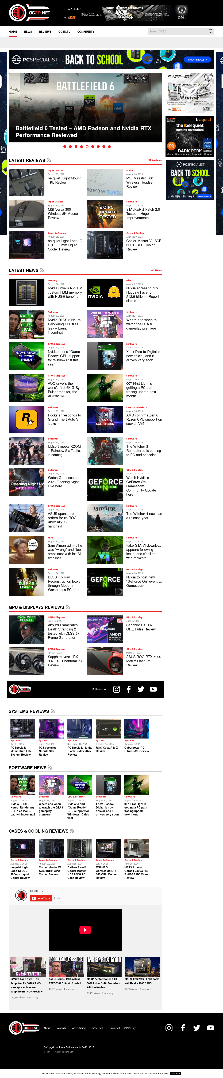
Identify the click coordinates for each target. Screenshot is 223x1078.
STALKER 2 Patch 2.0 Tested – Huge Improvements (143, 218)
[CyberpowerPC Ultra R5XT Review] (136, 733)
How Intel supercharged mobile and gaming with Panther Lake (80, 130)
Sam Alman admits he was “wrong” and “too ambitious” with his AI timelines (65, 556)
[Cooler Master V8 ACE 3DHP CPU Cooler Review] (51, 853)
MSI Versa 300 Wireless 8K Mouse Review (63, 218)
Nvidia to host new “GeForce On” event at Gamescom (144, 585)
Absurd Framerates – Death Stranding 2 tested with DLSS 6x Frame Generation (64, 635)
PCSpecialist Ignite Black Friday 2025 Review (79, 755)
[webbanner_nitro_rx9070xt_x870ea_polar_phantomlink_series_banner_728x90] (137, 13)
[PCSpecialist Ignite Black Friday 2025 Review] (79, 733)
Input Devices (55, 174)
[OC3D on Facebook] (128, 693)
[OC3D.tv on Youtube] (153, 693)
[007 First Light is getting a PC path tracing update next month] (136, 789)
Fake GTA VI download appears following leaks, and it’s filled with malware (144, 556)
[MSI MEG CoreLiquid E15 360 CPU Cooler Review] (108, 853)
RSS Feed (49, 165)
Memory (52, 284)
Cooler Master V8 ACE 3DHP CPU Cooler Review (143, 249)
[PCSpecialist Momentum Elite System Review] (22, 733)
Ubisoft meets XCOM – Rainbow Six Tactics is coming (65, 455)
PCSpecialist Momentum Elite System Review (21, 755)
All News (156, 274)
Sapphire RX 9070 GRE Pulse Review (141, 631)
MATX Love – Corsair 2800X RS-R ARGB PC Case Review (136, 877)
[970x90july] (111, 63)
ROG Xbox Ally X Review (107, 753)
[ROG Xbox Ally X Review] (108, 733)
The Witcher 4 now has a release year (144, 520)
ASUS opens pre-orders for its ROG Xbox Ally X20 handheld (62, 524)
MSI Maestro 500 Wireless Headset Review (139, 186)
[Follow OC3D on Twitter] (140, 694)
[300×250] (190, 184)
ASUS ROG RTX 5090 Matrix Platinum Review (143, 665)
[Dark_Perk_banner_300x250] (190, 140)
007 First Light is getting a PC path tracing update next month (141, 394)
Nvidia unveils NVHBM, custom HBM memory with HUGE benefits (65, 296)
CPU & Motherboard (137, 411)
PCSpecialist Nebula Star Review (47, 755)
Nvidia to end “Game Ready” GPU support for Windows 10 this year (64, 362)
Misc (128, 284)
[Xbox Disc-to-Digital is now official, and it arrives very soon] (108, 789)
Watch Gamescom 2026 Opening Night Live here (63, 486)
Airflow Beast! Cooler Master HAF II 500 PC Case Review (76, 877)
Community (85, 36)
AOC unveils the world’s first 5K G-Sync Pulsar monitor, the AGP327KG (65, 394)
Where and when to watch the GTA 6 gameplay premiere (141, 328)
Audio (129, 174)
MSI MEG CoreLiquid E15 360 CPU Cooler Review (106, 877)
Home (13, 36)
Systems (15, 744)
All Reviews (155, 164)
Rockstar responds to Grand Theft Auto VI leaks (64, 423)
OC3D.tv (64, 36)
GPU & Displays (56, 348)
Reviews (45, 36)
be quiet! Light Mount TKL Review (64, 184)
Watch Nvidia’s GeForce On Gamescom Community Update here (141, 490)
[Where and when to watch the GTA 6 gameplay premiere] (51, 789)
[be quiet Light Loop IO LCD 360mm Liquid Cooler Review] (22, 853)
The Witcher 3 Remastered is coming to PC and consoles (143, 455)
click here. (175, 1073)
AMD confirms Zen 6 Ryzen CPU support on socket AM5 (144, 423)
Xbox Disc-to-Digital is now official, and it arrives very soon (143, 360)
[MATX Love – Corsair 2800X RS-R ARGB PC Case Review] (136, 853)
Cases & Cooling (57, 237)
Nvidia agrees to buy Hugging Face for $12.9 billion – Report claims (142, 298)
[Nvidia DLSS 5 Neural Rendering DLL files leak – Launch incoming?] (22, 789)
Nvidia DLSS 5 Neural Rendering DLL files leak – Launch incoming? (64, 330)
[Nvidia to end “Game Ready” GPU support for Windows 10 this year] (79, 789)
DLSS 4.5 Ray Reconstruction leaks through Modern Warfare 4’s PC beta (64, 588)
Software (131, 206)
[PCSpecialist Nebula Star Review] (51, 733)
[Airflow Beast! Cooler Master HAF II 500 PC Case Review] (79, 853)
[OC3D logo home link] (29, 14)
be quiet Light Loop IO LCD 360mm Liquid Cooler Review (65, 249)
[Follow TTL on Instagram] (116, 693)
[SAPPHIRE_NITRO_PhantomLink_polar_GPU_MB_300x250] (190, 97)
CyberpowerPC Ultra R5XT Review (136, 753)
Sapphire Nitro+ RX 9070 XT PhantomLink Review (65, 665)
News (28, 36)
